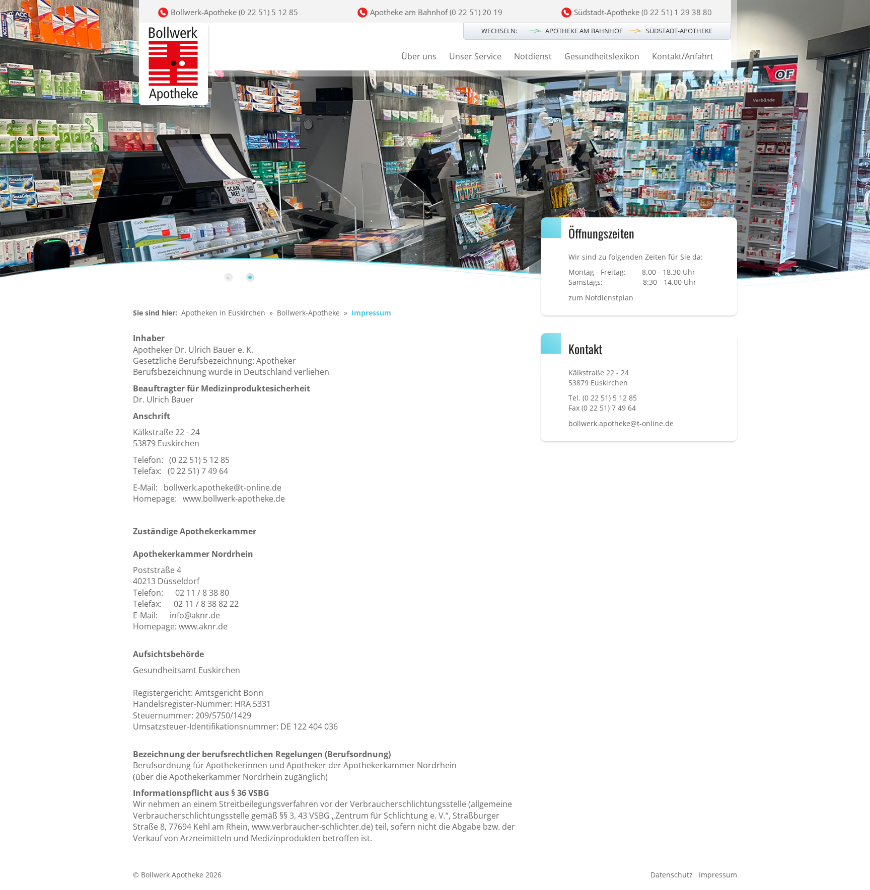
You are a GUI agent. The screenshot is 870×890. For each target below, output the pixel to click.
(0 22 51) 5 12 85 (268, 12)
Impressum (718, 874)
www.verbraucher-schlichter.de (311, 826)
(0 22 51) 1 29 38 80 (676, 12)
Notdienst (533, 56)
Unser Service (475, 56)
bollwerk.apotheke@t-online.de (222, 487)
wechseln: (499, 30)
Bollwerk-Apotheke (308, 312)
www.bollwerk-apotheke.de (234, 498)
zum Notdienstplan (600, 297)
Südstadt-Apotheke (679, 30)
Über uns (419, 56)
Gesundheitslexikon (601, 56)
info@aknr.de (195, 615)
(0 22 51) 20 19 (476, 12)
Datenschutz (671, 874)
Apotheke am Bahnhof (584, 30)
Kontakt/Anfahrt (682, 56)
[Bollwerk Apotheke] (175, 65)
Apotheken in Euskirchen (223, 312)
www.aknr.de (203, 626)
